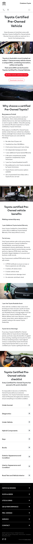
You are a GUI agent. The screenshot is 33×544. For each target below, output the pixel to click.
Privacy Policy (15, 534)
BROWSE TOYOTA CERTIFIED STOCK (16, 75)
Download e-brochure (16, 80)
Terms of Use (22, 534)
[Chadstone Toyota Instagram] (5, 539)
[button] (29, 9)
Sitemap (10, 534)
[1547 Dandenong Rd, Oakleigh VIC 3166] (8, 10)
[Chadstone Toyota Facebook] (3, 539)
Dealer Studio (28, 539)
